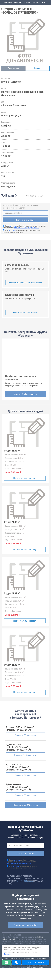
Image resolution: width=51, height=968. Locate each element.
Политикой (7, 954)
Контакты (36, 2)
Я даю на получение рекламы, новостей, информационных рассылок (22, 231)
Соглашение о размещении (36, 958)
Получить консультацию (25, 220)
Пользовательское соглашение (13, 958)
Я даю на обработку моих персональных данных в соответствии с (25, 227)
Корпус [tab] (37, 68)
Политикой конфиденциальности (26, 228)
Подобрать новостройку (25, 925)
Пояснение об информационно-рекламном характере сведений (22, 961)
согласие (12, 226)
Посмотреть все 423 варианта (25, 805)
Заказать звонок (25, 853)
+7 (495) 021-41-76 (24, 881)
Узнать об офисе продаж (25, 394)
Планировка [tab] (13, 68)
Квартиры (17, 2)
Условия (27, 2)
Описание (8, 2)
